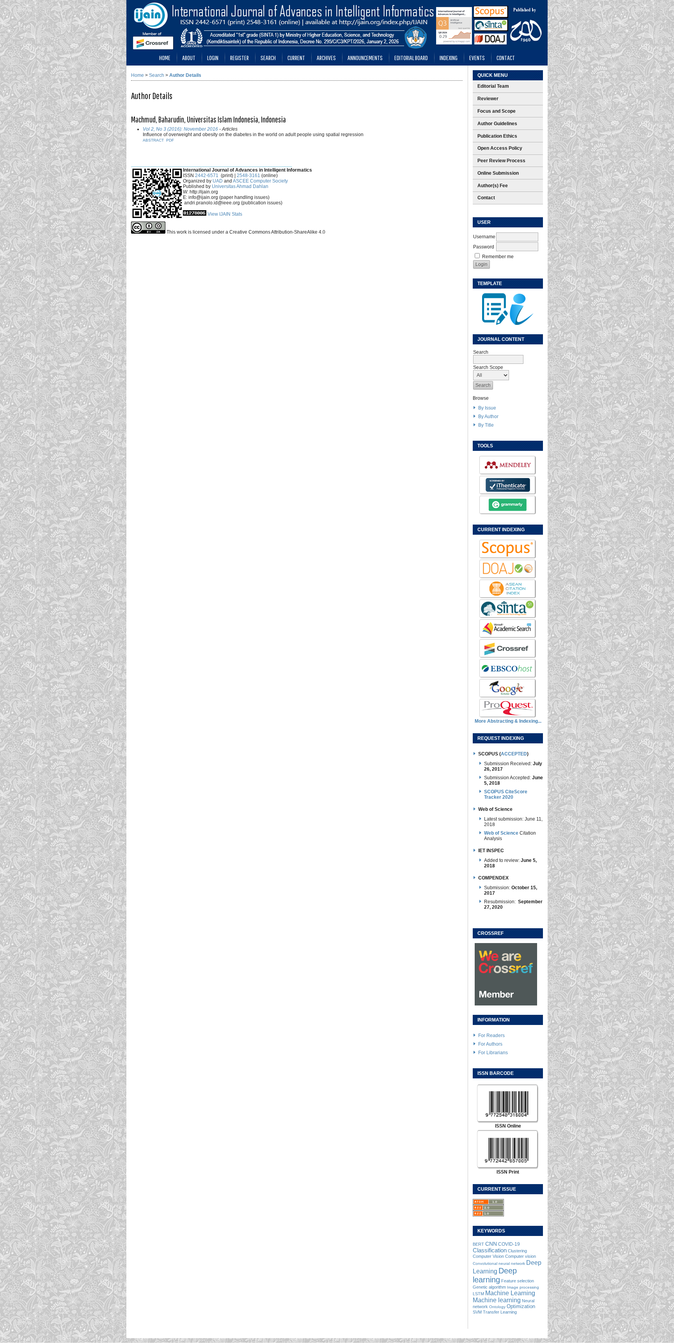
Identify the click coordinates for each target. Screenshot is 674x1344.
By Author (488, 416)
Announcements (365, 57)
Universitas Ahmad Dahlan (240, 186)
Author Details (185, 75)
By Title (486, 425)
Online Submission (498, 173)
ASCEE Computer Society (260, 181)
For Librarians (493, 1052)
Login (212, 57)
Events (477, 57)
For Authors (490, 1044)
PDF (170, 140)
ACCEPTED (514, 754)
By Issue (487, 408)
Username (484, 236)
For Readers (491, 1035)
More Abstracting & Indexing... (508, 721)
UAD (218, 181)
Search (268, 57)
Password (483, 247)
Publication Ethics (497, 136)
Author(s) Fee (492, 185)
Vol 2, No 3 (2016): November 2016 (180, 129)
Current (296, 57)
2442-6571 (206, 175)
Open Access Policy (499, 148)
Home (164, 57)
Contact (506, 57)
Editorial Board (411, 57)
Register (239, 57)
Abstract (153, 140)
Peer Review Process (501, 160)
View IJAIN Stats (225, 214)
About (188, 57)
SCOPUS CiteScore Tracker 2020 (505, 794)
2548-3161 (248, 175)
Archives (326, 57)
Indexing (449, 57)
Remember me (498, 256)
